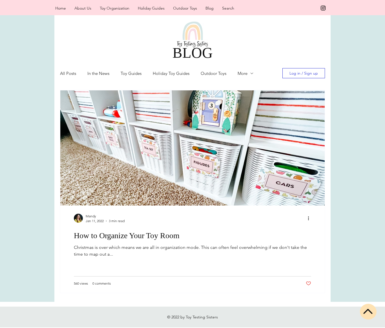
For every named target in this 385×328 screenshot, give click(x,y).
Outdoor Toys (213, 73)
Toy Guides (131, 73)
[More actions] (310, 218)
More (242, 73)
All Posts (68, 73)
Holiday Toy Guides (171, 73)
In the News (98, 73)
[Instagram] (323, 8)
